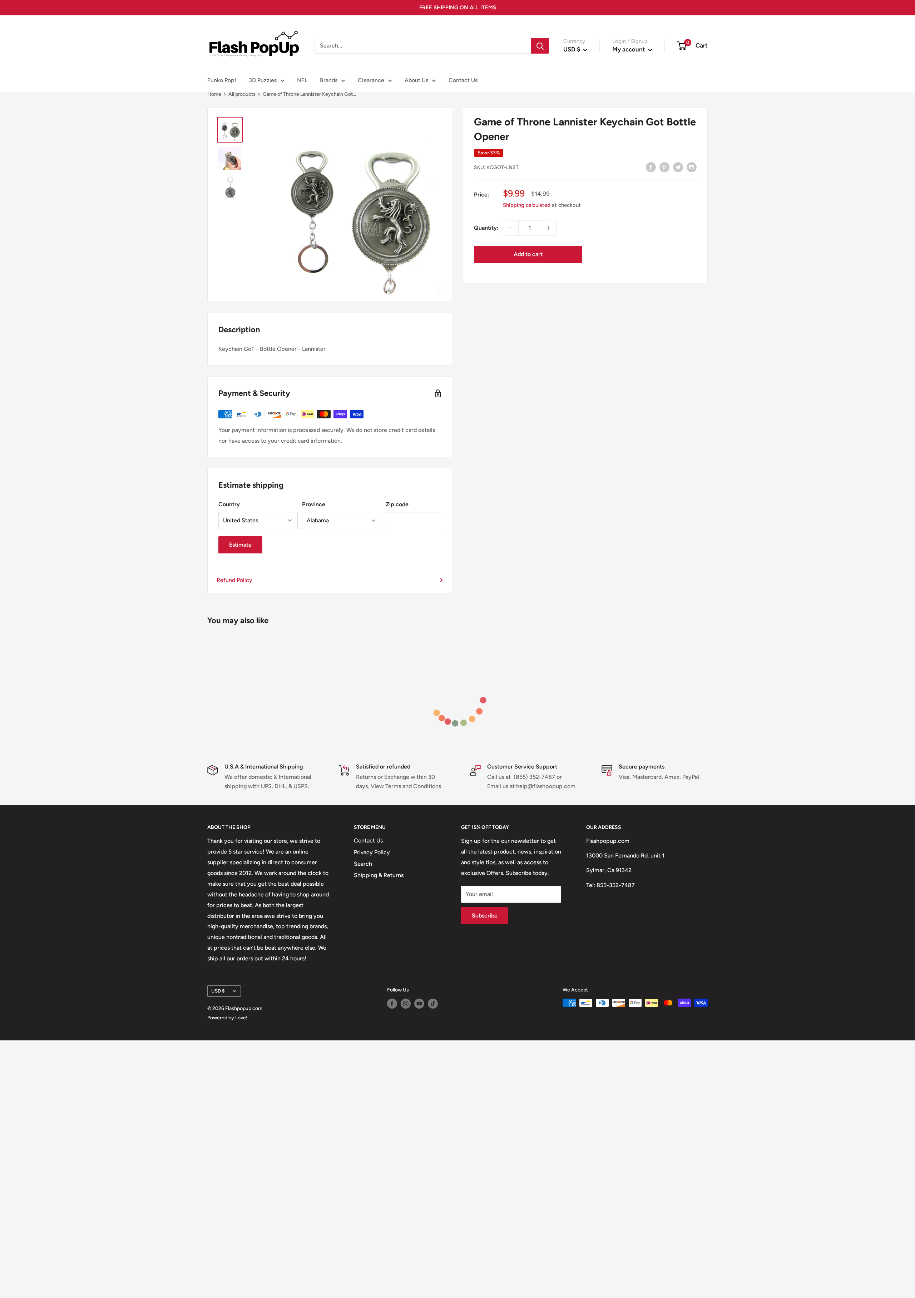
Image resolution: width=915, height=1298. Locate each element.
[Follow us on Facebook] (392, 1004)
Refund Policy (234, 580)
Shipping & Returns (379, 875)
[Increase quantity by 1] (548, 227)
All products (242, 94)
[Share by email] (692, 166)
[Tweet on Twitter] (678, 166)
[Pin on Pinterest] (664, 166)
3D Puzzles (263, 80)
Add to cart (528, 254)
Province (313, 504)
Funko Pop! (221, 80)
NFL (302, 80)
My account (629, 49)
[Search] (540, 46)
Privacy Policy (372, 852)
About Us (416, 80)
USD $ (218, 991)
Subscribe (485, 915)
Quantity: (486, 227)
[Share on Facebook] (651, 166)
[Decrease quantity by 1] (510, 227)
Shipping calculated (526, 205)
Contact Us (463, 80)
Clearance (371, 80)
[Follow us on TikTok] (433, 1004)
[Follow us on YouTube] (419, 1004)
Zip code (397, 504)
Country (229, 504)
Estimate (240, 544)
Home (214, 94)
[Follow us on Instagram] (406, 1004)
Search (363, 863)
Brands (328, 80)
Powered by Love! (227, 1018)
